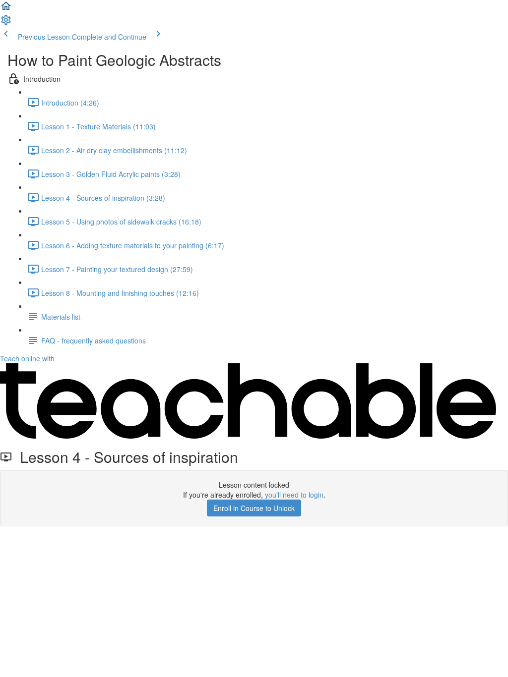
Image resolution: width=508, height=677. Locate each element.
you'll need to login (294, 495)
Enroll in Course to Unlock (254, 508)
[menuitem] (6, 23)
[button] (6, 9)
